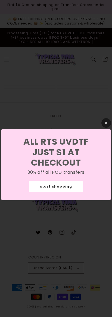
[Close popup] (106, 123)
